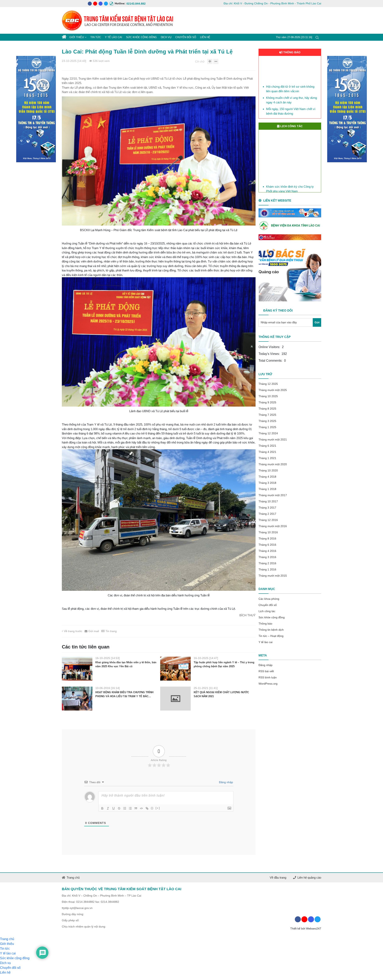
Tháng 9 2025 (267, 402)
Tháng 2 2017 (267, 513)
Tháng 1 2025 (267, 427)
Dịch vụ (166, 37)
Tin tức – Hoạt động (271, 635)
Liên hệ (205, 37)
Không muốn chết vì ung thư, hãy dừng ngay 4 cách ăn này (291, 86)
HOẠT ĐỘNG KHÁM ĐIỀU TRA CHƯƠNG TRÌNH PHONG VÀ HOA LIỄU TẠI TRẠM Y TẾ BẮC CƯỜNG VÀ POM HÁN (124, 694)
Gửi (317, 322)
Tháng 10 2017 (268, 501)
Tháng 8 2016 (267, 538)
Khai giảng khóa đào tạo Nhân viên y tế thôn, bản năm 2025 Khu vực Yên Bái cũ (125, 664)
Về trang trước (73, 631)
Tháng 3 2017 (267, 507)
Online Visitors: (270, 347)
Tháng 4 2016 (267, 550)
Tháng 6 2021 (267, 445)
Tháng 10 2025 (268, 396)
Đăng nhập (225, 782)
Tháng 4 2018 (267, 476)
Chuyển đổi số (185, 37)
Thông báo (265, 623)
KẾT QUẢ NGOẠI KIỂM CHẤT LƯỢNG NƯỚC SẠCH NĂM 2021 (221, 694)
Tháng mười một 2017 (273, 495)
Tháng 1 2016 (267, 569)
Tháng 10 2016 (268, 532)
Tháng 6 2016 (267, 544)
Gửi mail (93, 631)
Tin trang (111, 631)
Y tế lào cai (113, 37)
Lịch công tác (267, 611)
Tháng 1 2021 (267, 458)
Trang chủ (73, 877)
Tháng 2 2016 (267, 563)
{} (152, 808)
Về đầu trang (278, 877)
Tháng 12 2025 (268, 383)
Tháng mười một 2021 (273, 439)
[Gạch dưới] (113, 808)
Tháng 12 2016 (268, 520)
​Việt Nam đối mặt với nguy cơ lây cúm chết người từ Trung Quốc (291, 115)
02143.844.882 (128, 3)
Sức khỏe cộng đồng (141, 37)
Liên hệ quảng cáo (309, 877)
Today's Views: (269, 353)
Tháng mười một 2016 (273, 526)
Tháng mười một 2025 (273, 390)
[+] (158, 808)
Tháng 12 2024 (268, 433)
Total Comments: (271, 360)
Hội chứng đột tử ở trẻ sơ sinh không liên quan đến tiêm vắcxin (290, 75)
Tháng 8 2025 (267, 408)
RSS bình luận (268, 677)
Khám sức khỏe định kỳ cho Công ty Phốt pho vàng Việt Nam (290, 184)
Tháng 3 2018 (267, 482)
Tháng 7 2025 (267, 414)
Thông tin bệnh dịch (271, 629)
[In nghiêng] (108, 808)
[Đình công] (119, 808)
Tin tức (95, 37)
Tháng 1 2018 (267, 489)
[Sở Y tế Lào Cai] (290, 213)
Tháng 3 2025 (267, 421)
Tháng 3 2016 (267, 557)
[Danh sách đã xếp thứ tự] (124, 808)
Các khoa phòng (269, 598)
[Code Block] (141, 808)
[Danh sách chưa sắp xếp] (130, 808)
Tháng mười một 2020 (273, 464)
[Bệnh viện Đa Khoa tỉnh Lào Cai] (290, 225)
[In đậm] (102, 808)
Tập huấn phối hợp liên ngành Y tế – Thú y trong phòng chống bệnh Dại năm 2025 (224, 664)
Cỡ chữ (199, 61)
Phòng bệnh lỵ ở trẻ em (281, 106)
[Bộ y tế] (290, 237)
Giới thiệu (76, 37)
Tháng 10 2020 (268, 470)
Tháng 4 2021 (267, 451)
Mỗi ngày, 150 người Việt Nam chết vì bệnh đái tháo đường (290, 98)
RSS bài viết (266, 671)
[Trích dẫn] (136, 808)
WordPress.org (268, 683)
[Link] (147, 808)
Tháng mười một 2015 (273, 575)
